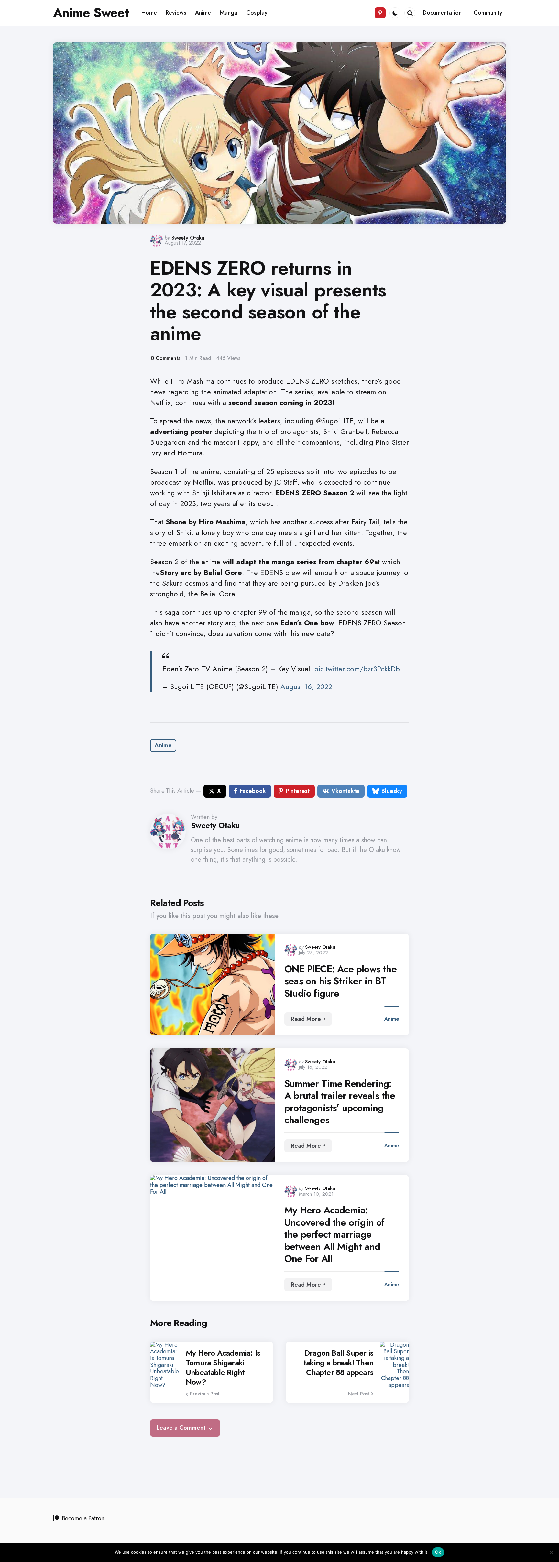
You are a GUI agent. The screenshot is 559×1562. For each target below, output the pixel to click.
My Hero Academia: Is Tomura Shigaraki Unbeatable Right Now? (223, 1367)
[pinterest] (380, 12)
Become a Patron (83, 1518)
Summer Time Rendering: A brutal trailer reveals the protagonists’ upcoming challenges (339, 1101)
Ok (438, 1552)
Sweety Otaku (187, 237)
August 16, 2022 (306, 686)
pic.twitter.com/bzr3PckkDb (357, 669)
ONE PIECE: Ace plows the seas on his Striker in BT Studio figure (340, 981)
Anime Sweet (91, 12)
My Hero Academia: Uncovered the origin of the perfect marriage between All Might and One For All (334, 1234)
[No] (551, 1552)
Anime (163, 745)
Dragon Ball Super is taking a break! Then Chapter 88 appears (338, 1362)
